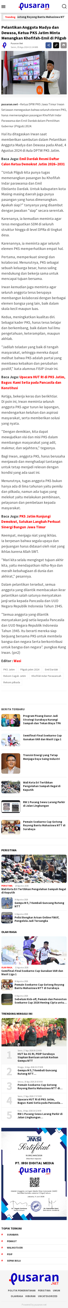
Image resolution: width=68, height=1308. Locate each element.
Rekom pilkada (11, 682)
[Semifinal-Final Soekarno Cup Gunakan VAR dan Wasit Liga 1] (34, 950)
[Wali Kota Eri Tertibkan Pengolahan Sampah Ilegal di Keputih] (34, 869)
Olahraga (17, 1296)
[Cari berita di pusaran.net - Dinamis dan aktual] (64, 6)
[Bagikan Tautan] (49, 45)
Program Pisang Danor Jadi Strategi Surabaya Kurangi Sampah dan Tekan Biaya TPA (42, 719)
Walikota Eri (15, 1247)
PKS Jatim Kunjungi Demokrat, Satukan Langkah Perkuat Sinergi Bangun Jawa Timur (30, 521)
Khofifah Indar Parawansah (46, 676)
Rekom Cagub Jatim (14, 676)
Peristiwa (6, 885)
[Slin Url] (56, 45)
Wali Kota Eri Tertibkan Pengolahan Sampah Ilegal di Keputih (41, 786)
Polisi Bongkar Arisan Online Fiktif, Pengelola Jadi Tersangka (37, 919)
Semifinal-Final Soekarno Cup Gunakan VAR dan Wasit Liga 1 (42, 737)
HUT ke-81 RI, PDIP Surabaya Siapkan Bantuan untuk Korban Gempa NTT (38, 1057)
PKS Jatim (9, 669)
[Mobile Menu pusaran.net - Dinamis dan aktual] (4, 6)
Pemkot (12, 1241)
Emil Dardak (51, 669)
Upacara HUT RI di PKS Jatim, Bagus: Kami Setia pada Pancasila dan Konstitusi (33, 382)
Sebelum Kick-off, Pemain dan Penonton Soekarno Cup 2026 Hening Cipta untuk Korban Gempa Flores (41, 1001)
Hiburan (30, 1296)
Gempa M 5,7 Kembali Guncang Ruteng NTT (39, 904)
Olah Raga (6, 967)
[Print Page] (64, 45)
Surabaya (12, 1234)
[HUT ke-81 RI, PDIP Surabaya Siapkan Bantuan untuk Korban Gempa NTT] (34, 1032)
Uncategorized (47, 1296)
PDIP (9, 1254)
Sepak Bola (14, 1260)
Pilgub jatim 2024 (29, 669)
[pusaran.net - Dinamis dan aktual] (34, 6)
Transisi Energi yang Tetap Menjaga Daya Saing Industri (41, 757)
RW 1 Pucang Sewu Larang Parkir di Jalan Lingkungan (44, 804)
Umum (56, 1290)
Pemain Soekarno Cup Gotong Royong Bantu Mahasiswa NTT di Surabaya (44, 825)
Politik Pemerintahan (22, 1290)
